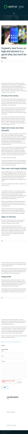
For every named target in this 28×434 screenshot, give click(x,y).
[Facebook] (14, 431)
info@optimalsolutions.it (15, 410)
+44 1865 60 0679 (12, 397)
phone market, (18, 342)
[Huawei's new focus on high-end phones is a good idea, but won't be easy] (14, 35)
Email (2, 356)
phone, (8, 342)
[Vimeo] (24, 431)
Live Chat (10, 423)
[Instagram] (16, 431)
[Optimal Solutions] (14, 7)
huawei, (5, 342)
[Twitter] (20, 431)
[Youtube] (22, 431)
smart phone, (12, 342)
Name (2, 351)
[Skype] (25, 431)
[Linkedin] (18, 431)
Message (3, 361)
